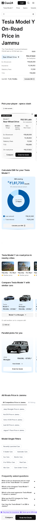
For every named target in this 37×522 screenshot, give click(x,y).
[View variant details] (17, 135)
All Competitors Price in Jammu (14, 402)
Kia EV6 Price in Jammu (11, 414)
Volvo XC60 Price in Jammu (12, 420)
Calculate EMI (28, 79)
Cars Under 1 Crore (20, 467)
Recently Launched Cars (11, 446)
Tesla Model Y (8, 8)
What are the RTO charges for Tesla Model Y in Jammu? (15, 499)
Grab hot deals (23, 155)
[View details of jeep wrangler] (17, 354)
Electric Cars (18, 457)
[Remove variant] (32, 114)
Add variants (8, 108)
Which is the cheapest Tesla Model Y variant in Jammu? (15, 487)
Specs (25, 8)
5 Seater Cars (8, 452)
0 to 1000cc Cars (9, 462)
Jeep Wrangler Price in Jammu (13, 409)
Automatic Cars (22, 452)
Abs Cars (6, 467)
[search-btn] (28, 3)
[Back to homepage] (7, 3)
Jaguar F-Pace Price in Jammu (13, 430)
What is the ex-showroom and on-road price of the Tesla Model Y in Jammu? (16, 481)
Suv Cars (6, 457)
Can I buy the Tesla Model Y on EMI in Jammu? (15, 505)
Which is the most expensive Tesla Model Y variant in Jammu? (17, 493)
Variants (33, 8)
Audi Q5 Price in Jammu (11, 425)
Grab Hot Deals (25, 518)
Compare (9, 155)
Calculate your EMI (17, 225)
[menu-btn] (33, 3)
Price (18, 8)
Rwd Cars (23, 462)
